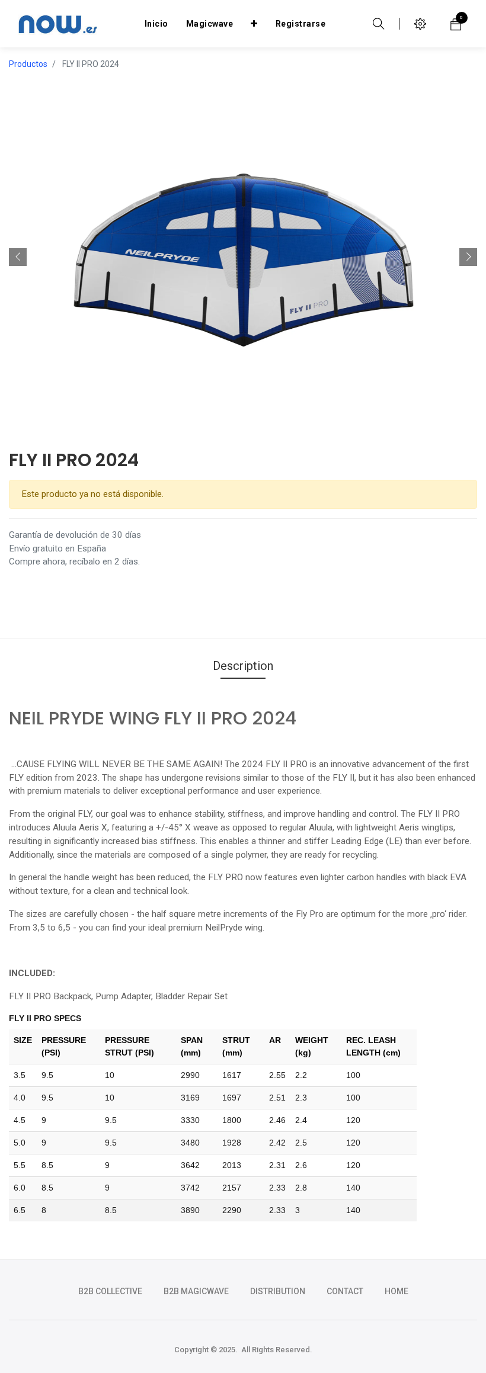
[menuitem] (156, 23)
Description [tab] (243, 666)
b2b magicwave (196, 1291)
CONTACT (345, 1291)
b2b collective (110, 1291)
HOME (396, 1291)
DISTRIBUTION (277, 1291)
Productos (28, 64)
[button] (254, 23)
